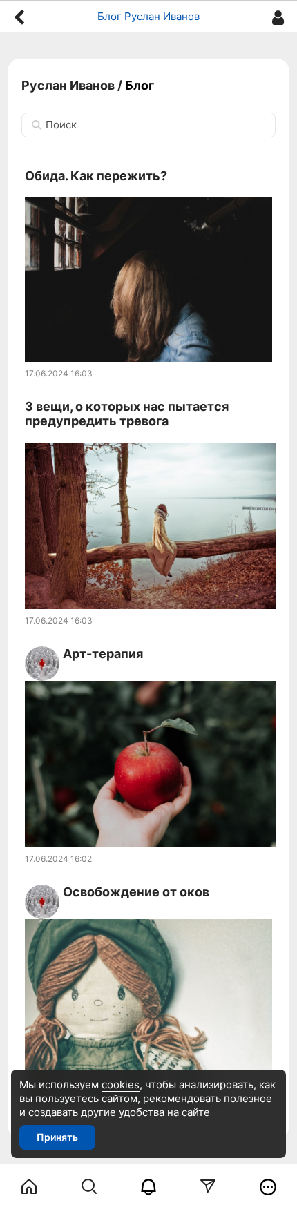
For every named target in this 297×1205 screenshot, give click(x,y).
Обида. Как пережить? (96, 175)
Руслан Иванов (68, 85)
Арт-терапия (103, 653)
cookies (121, 1084)
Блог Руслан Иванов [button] (148, 16)
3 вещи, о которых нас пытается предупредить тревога (127, 414)
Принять (57, 1137)
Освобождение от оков (136, 892)
